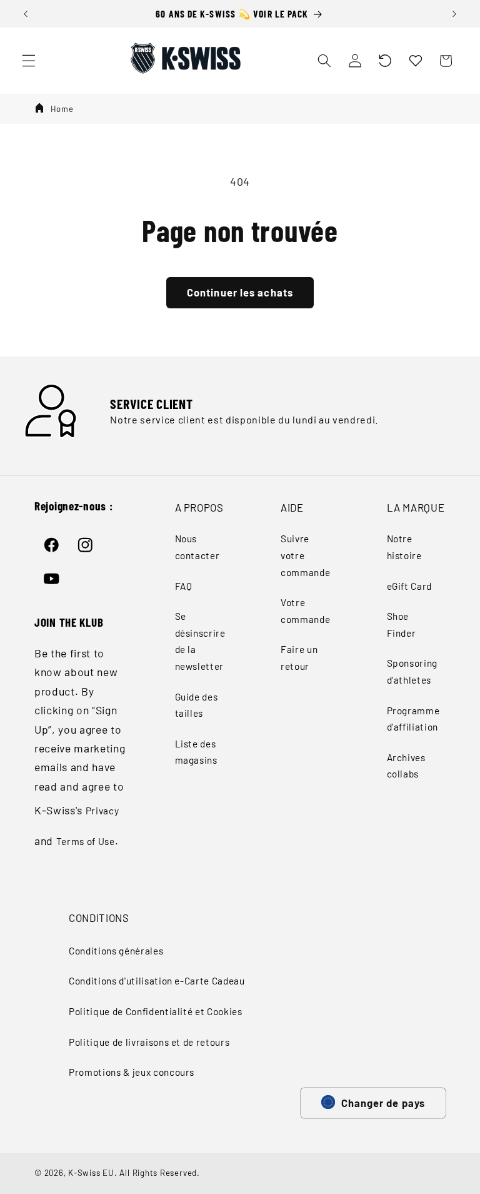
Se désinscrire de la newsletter (200, 641)
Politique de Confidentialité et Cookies (155, 1011)
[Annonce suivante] (454, 14)
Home (62, 109)
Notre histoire (404, 547)
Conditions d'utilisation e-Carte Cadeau (157, 980)
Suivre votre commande (305, 555)
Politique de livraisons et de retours (149, 1042)
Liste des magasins (196, 752)
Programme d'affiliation (413, 719)
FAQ (183, 586)
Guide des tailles (196, 705)
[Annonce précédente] (25, 14)
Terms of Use (85, 841)
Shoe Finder (401, 624)
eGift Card (409, 586)
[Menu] (29, 61)
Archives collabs (406, 766)
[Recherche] (324, 61)
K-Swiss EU (91, 1173)
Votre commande (305, 611)
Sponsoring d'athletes (412, 671)
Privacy (102, 810)
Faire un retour (299, 658)
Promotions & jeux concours (131, 1072)
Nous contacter (197, 547)
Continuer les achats (240, 292)
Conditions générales (116, 950)
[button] (385, 61)
